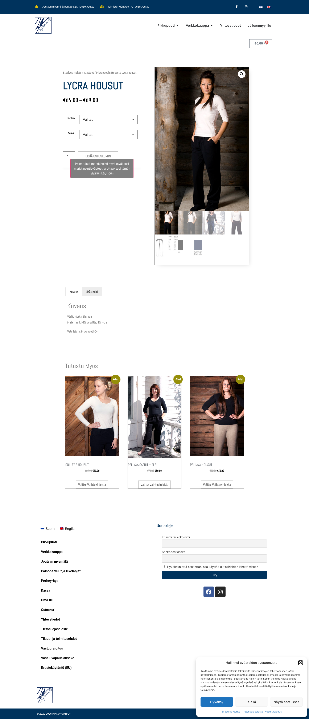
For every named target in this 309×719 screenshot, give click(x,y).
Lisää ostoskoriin (98, 156)
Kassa (45, 590)
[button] (300, 663)
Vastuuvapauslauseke (57, 658)
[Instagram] (246, 7)
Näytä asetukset (286, 702)
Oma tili (47, 600)
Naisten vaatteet (84, 72)
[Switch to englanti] (269, 6)
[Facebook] (208, 592)
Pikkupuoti (49, 542)
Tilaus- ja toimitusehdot (59, 639)
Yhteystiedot (50, 619)
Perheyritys (49, 581)
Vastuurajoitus (273, 711)
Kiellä (251, 702)
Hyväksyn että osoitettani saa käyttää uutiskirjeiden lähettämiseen (212, 566)
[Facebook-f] (236, 7)
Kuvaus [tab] (74, 291)
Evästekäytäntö (231, 711)
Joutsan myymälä (54, 561)
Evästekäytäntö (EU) (56, 668)
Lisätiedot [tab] (92, 291)
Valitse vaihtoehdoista (92, 484)
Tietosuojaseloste (252, 711)
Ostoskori (48, 610)
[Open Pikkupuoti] (177, 25)
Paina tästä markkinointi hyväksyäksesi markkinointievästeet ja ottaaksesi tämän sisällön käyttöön (102, 168)
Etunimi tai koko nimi (176, 537)
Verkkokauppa (52, 552)
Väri (71, 133)
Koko (71, 118)
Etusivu (67, 72)
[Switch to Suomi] (261, 6)
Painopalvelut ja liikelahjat (61, 571)
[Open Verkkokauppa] (211, 25)
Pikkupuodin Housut (108, 72)
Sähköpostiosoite (173, 552)
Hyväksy (216, 702)
